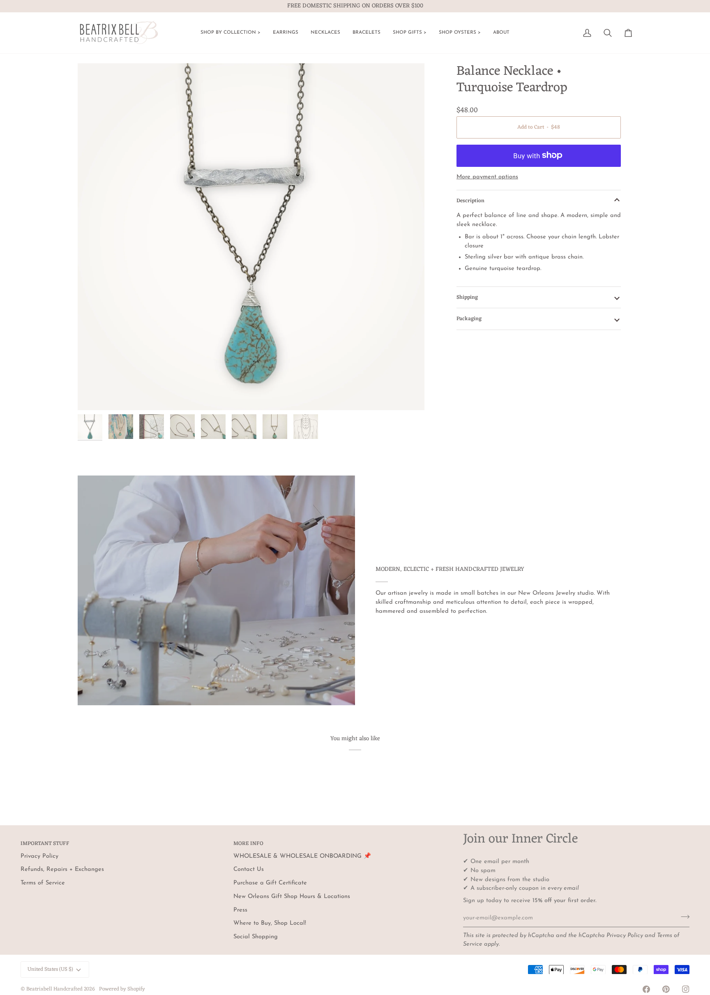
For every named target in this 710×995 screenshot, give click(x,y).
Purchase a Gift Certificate (270, 883)
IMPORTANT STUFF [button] (45, 844)
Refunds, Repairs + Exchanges (62, 869)
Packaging (469, 318)
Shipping (467, 297)
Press (240, 910)
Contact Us (248, 869)
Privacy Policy (624, 936)
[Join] (682, 916)
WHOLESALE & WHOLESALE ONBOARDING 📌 (302, 856)
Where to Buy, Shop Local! (269, 923)
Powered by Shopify (122, 989)
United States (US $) (50, 969)
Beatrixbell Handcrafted (54, 989)
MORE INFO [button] (248, 844)
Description (470, 200)
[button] (230, 32)
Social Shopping (255, 937)
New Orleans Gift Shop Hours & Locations (291, 896)
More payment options (487, 177)
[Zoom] (251, 236)
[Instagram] (685, 989)
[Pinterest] (666, 989)
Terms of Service (43, 883)
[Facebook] (646, 989)
